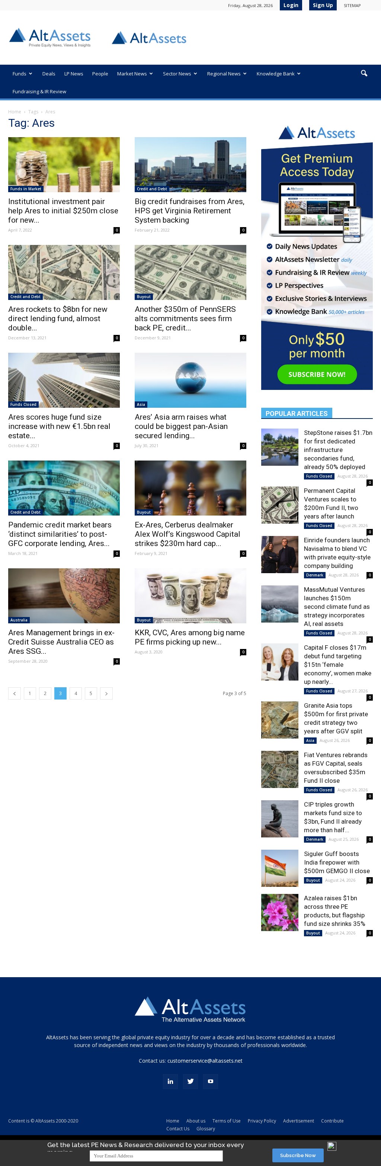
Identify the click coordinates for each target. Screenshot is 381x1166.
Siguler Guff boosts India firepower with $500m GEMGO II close (337, 862)
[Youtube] (210, 1081)
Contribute (332, 1121)
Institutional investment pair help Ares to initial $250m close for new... (63, 211)
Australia (19, 620)
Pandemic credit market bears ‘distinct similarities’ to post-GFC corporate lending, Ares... (60, 534)
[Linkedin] (170, 1081)
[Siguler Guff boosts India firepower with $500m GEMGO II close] (279, 868)
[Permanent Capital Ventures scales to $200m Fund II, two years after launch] (279, 505)
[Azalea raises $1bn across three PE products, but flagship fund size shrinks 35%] (279, 912)
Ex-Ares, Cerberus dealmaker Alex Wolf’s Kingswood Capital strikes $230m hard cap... (187, 534)
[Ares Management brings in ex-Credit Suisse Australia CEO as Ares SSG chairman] (64, 595)
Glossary (205, 1128)
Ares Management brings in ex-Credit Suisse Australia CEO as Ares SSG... (61, 642)
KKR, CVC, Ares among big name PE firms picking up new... (190, 637)
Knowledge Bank (276, 73)
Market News (132, 73)
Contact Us (177, 1128)
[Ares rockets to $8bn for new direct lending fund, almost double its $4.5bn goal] (64, 272)
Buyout (144, 296)
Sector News (177, 73)
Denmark (314, 575)
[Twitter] (190, 1081)
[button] (364, 74)
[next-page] (106, 693)
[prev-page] (14, 693)
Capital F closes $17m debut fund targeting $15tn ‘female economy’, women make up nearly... (337, 664)
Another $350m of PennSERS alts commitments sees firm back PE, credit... (185, 318)
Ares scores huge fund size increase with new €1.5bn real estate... (59, 426)
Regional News (224, 73)
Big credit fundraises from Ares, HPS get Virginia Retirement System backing (189, 211)
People (100, 73)
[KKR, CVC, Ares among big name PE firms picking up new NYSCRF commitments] (190, 595)
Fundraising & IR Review (39, 91)
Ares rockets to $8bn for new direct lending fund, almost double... (58, 318)
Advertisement (298, 1121)
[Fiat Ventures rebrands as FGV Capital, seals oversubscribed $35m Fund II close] (279, 769)
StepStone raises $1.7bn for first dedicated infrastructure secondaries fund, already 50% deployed (338, 450)
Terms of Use (226, 1121)
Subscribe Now (298, 1155)
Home (14, 112)
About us (195, 1121)
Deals (48, 73)
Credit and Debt (152, 188)
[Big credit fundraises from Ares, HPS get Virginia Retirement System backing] (190, 164)
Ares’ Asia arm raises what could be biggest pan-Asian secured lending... (181, 426)
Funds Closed (23, 404)
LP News (73, 73)
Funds (19, 73)
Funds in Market (25, 188)
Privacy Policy (262, 1121)
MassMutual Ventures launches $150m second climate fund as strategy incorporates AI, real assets (337, 606)
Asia (141, 404)
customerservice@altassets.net (205, 1060)
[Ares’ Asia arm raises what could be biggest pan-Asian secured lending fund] (190, 380)
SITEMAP (352, 5)
